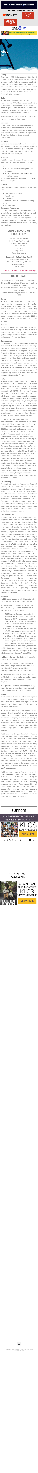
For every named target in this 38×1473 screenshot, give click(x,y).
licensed (4, 306)
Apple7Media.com (19, 1350)
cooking (26, 173)
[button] (19, 1343)
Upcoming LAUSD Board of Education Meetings (19, 271)
